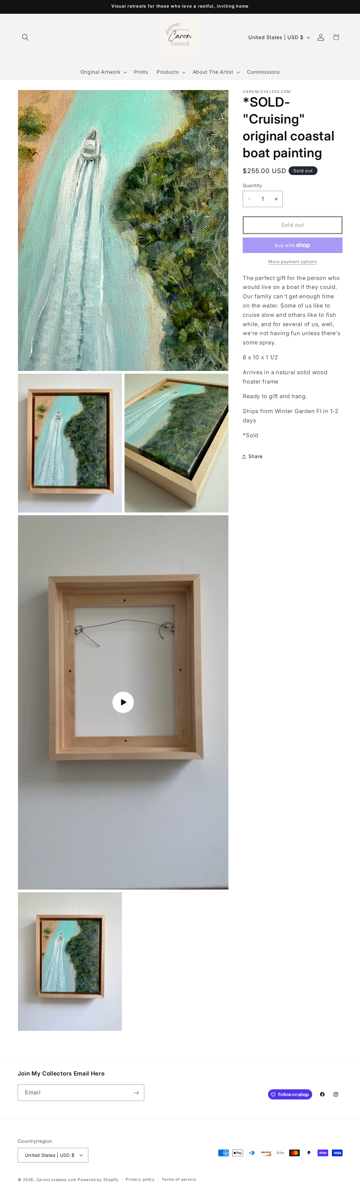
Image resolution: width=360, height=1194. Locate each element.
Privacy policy (140, 1179)
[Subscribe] (136, 1093)
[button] (25, 37)
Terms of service (179, 1179)
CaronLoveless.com (56, 1179)
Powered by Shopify (98, 1179)
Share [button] (255, 456)
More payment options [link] (292, 262)
